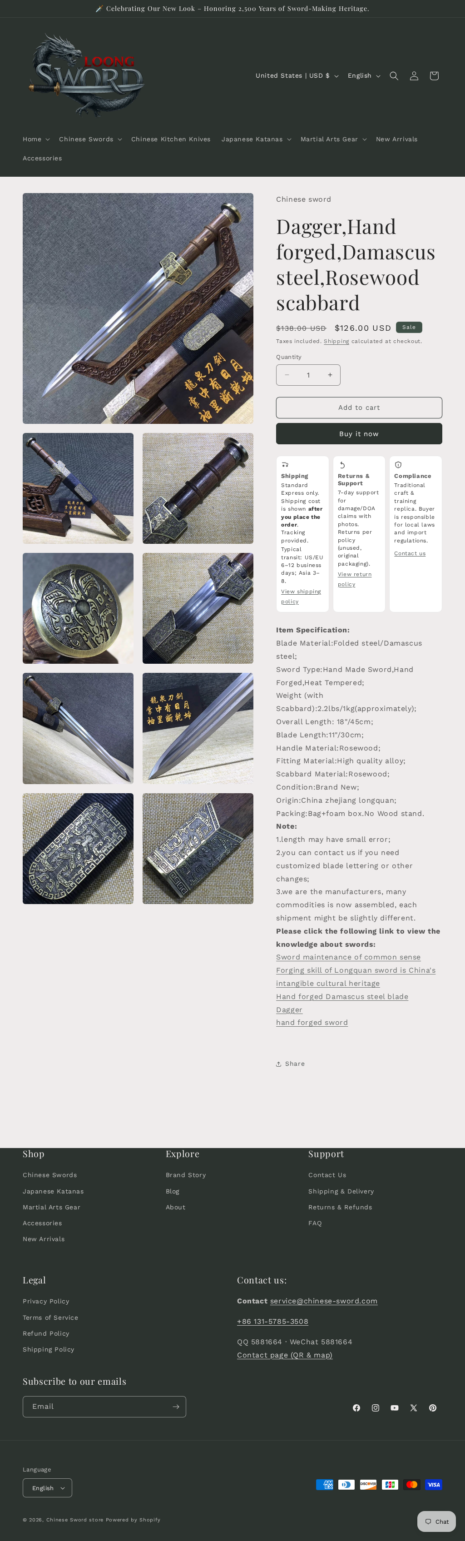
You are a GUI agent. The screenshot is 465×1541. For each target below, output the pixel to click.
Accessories (42, 1223)
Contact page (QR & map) (285, 1355)
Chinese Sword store (75, 1520)
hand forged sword (312, 1022)
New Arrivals (43, 1239)
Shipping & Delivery (341, 1191)
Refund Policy (46, 1333)
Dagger (289, 1009)
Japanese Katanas (53, 1191)
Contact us (409, 553)
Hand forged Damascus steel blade (342, 996)
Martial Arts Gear (51, 1207)
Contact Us (327, 1174)
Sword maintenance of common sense (348, 957)
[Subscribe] (176, 1406)
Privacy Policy (46, 1301)
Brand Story (186, 1174)
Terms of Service (51, 1317)
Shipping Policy (48, 1349)
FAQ (315, 1223)
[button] (35, 139)
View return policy (355, 579)
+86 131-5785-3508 (272, 1321)
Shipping (336, 341)
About (176, 1207)
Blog (172, 1191)
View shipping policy (301, 596)
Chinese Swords (50, 1174)
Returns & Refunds (340, 1207)
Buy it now (359, 434)
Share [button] (295, 1063)
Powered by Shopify (133, 1520)
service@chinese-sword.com (324, 1301)
